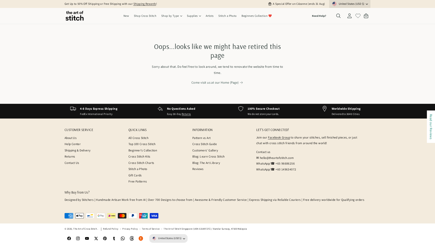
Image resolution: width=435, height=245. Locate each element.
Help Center (73, 144)
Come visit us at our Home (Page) (215, 82)
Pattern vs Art (201, 138)
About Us (71, 138)
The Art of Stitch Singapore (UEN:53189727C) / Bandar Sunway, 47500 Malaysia (205, 228)
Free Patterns (137, 181)
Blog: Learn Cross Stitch (208, 156)
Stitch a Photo (137, 169)
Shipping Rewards (144, 4)
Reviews (198, 169)
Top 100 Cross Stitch (142, 144)
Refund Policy (110, 228)
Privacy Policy (130, 228)
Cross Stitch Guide (204, 144)
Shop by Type (170, 16)
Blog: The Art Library (206, 163)
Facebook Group (279, 137)
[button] (171, 16)
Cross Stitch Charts (141, 163)
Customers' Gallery (205, 150)
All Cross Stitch (138, 138)
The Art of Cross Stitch (85, 228)
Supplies (192, 16)
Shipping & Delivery (77, 150)
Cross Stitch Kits (139, 156)
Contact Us (72, 163)
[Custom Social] (140, 238)
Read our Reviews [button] (431, 126)
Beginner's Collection (142, 150)
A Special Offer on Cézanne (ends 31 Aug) (299, 4)
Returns (186, 114)
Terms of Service (151, 228)
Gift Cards (135, 175)
